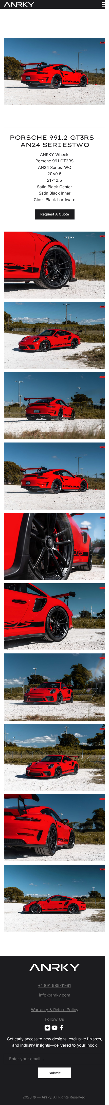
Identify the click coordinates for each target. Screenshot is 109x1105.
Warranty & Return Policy (54, 1009)
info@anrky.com (54, 995)
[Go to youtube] (54, 1028)
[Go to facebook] (62, 1028)
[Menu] (104, 4)
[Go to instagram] (47, 1028)
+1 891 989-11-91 (54, 985)
